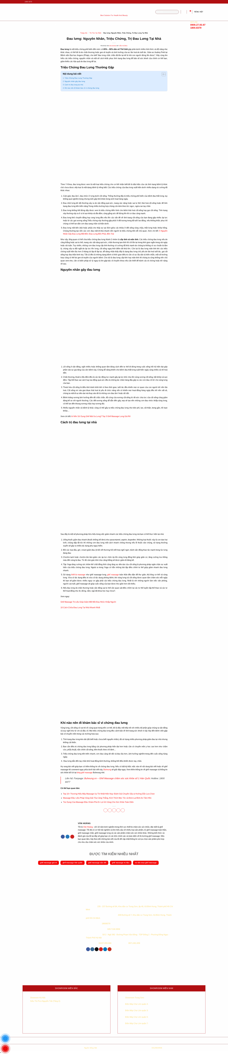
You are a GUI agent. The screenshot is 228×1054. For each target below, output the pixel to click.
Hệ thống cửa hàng (192, 1041)
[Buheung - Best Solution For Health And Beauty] (114, 9)
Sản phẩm (66, 25)
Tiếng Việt (198, 12)
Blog (122, 25)
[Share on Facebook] (105, 810)
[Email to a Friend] (114, 810)
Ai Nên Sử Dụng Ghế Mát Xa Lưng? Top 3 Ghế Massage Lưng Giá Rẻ (101, 416)
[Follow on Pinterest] (72, 837)
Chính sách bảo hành (36, 1041)
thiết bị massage (78, 575)
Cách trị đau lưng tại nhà (74, 85)
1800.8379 (195, 27)
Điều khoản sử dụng (88, 1041)
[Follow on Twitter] (67, 837)
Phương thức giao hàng (114, 1041)
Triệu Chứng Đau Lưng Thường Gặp (78, 78)
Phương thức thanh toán (140, 1041)
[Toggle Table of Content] (162, 74)
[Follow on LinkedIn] (105, 949)
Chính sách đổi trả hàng (166, 1041)
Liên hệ (134, 25)
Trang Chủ (39, 25)
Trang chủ (83, 33)
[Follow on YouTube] (204, 2)
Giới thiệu (52, 25)
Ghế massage (83, 25)
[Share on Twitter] (110, 810)
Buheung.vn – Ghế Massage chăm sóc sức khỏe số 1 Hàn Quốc (117, 778)
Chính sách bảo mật (61, 1041)
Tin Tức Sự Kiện (95, 33)
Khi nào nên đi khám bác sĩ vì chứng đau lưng (82, 88)
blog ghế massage (85, 773)
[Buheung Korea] (101, 900)
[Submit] (177, 12)
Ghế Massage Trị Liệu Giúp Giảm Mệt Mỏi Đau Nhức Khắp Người (88, 602)
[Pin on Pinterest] (118, 810)
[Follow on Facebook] (197, 2)
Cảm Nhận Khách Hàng (105, 25)
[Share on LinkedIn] (123, 810)
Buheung (107, 770)
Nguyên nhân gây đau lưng (75, 81)
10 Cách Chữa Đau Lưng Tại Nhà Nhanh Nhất (80, 607)
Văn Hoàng (123, 45)
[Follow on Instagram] (199, 2)
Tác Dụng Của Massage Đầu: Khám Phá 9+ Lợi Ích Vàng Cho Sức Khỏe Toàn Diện (98, 802)
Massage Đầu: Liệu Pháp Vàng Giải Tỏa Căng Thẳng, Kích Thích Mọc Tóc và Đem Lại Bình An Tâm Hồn (107, 798)
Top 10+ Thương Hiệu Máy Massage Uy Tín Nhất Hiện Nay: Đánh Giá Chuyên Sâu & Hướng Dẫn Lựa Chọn (109, 794)
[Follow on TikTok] (202, 2)
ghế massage (113, 575)
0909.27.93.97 (197, 25)
